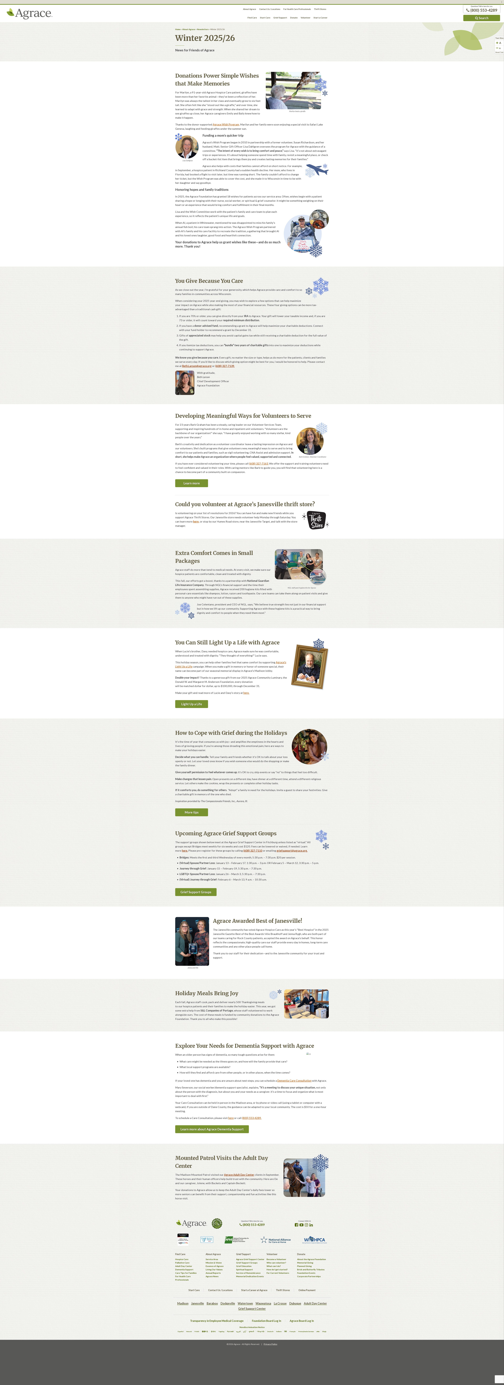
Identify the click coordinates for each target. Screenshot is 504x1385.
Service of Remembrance (248, 1273)
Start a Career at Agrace (254, 1290)
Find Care (252, 17)
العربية (238, 1331)
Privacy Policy (270, 1344)
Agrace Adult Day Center (239, 1174)
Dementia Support (184, 1269)
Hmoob (189, 1331)
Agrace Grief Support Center (250, 1259)
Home (178, 29)
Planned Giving (304, 1266)
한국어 (213, 1331)
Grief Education (243, 1266)
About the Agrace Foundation (311, 1259)
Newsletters (203, 29)
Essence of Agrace (215, 1266)
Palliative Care (182, 1262)
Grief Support (280, 17)
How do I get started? (277, 1269)
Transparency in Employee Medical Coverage (216, 1320)
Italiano (279, 1331)
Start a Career (320, 17)
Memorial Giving (305, 1262)
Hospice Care (181, 1259)
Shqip (324, 1331)
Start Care (265, 17)
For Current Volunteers (278, 1273)
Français (293, 1331)
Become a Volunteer (276, 1259)
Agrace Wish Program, (226, 124)
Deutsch (270, 1331)
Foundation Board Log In (266, 1320)
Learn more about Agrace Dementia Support (212, 1129)
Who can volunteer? (276, 1262)
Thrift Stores (320, 9)
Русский (230, 1331)
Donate (294, 17)
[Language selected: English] (252, 2)
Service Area (212, 1259)
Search (483, 18)
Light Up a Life (191, 704)
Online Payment (307, 1290)
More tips (192, 812)
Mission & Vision (214, 1262)
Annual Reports (213, 1273)
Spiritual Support (244, 1269)
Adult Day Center (183, 1266)
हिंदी (285, 1331)
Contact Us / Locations (269, 9)
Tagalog (221, 1331)
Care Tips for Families (186, 1273)
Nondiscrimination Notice (252, 1327)
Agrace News (212, 1276)
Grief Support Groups (195, 892)
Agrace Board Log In (302, 1320)
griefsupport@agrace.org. (292, 850)
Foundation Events (306, 1273)
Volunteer (305, 17)
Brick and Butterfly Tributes (311, 1269)
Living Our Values (214, 1269)
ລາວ (318, 1331)
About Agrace (249, 9)
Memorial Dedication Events (250, 1276)
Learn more (191, 483)
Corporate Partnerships (309, 1276)
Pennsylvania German (306, 1331)
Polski (197, 1331)
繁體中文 (205, 1331)
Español (180, 1331)
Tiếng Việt (260, 1331)
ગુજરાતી (251, 1331)
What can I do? (274, 1266)
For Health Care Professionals (297, 9)
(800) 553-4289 (483, 10)
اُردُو (244, 1331)
